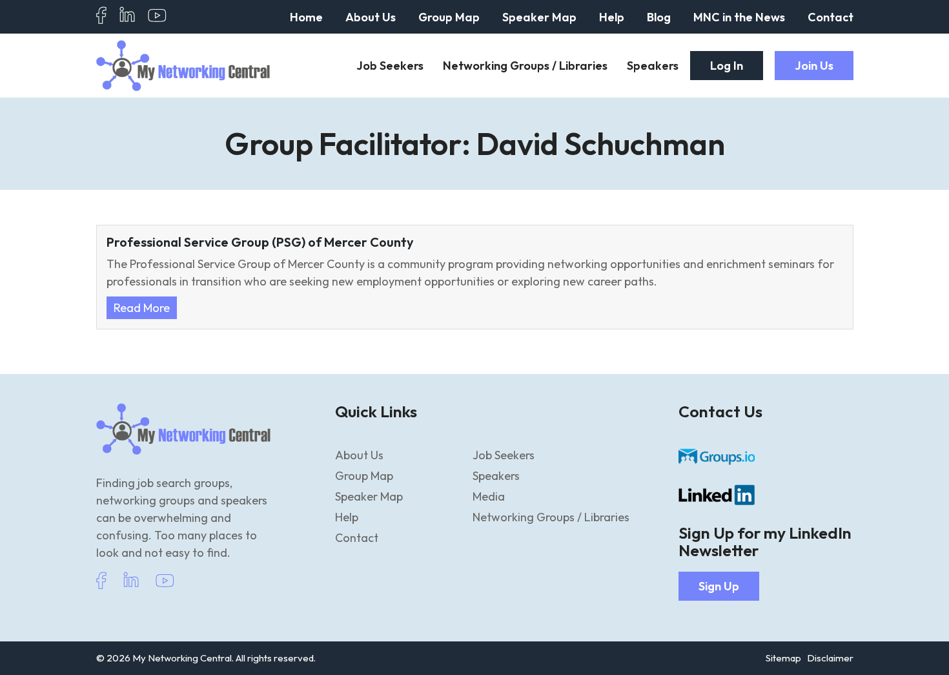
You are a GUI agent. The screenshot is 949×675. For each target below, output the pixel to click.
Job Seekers (389, 65)
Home (306, 17)
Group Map (449, 17)
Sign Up (719, 586)
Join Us (814, 65)
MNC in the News (739, 17)
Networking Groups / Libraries (525, 65)
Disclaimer (830, 658)
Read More (142, 307)
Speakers (653, 65)
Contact (830, 17)
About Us (370, 17)
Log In (726, 65)
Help (611, 17)
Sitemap (783, 658)
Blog (659, 17)
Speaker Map (539, 17)
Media (489, 496)
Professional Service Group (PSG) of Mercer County (260, 242)
